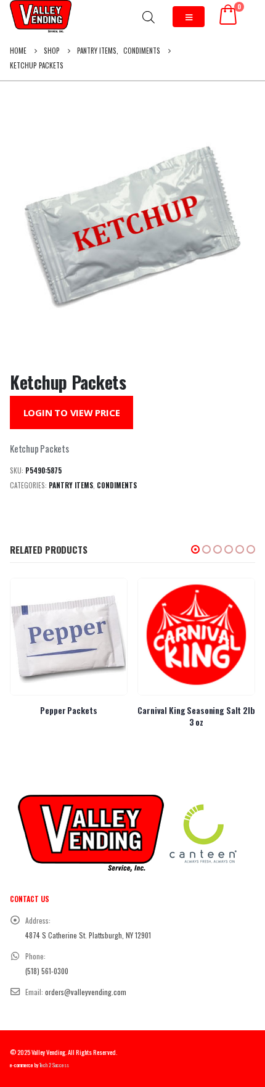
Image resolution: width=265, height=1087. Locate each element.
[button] (195, 549)
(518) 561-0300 (46, 971)
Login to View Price (71, 412)
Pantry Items (71, 485)
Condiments (117, 485)
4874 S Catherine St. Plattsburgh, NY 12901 (88, 935)
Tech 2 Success (54, 1065)
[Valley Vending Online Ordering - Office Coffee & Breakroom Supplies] (40, 16)
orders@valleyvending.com (85, 992)
